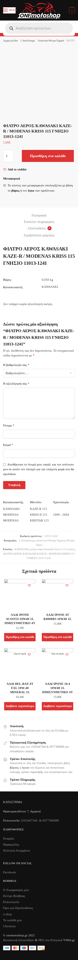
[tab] (39, 215)
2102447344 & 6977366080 (40, 820)
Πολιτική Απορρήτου (16, 850)
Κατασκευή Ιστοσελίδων (18, 940)
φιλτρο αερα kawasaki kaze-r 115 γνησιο (52, 549)
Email (8, 445)
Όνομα (8, 425)
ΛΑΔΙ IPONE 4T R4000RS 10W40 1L (57, 617)
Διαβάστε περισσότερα (20, 706)
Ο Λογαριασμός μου (16, 890)
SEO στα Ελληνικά (50, 940)
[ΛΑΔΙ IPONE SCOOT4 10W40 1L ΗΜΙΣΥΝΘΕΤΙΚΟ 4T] (20, 594)
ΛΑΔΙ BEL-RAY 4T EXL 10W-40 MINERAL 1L (19, 688)
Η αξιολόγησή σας (16, 383)
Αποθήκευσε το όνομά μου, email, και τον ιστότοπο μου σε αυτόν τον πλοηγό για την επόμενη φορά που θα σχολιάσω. (38, 469)
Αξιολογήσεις (38, 228)
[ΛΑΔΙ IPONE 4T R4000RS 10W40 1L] (57, 594)
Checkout (9, 926)
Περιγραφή (39, 215)
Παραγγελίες (11, 844)
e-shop (7, 914)
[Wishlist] (29, 585)
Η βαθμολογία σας (16, 365)
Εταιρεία (8, 838)
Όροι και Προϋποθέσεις (18, 908)
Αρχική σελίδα (10, 40)
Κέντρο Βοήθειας (14, 896)
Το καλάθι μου (12, 920)
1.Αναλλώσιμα (27, 40)
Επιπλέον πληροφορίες (39, 222)
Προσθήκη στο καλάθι (48, 156)
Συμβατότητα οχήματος (39, 235)
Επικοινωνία (11, 902)
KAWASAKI (21, 549)
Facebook (9, 872)
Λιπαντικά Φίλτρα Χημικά (51, 40)
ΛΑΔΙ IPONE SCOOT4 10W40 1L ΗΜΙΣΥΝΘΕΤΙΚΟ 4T (20, 619)
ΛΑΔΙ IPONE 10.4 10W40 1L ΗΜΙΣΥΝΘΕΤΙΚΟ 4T (57, 688)
